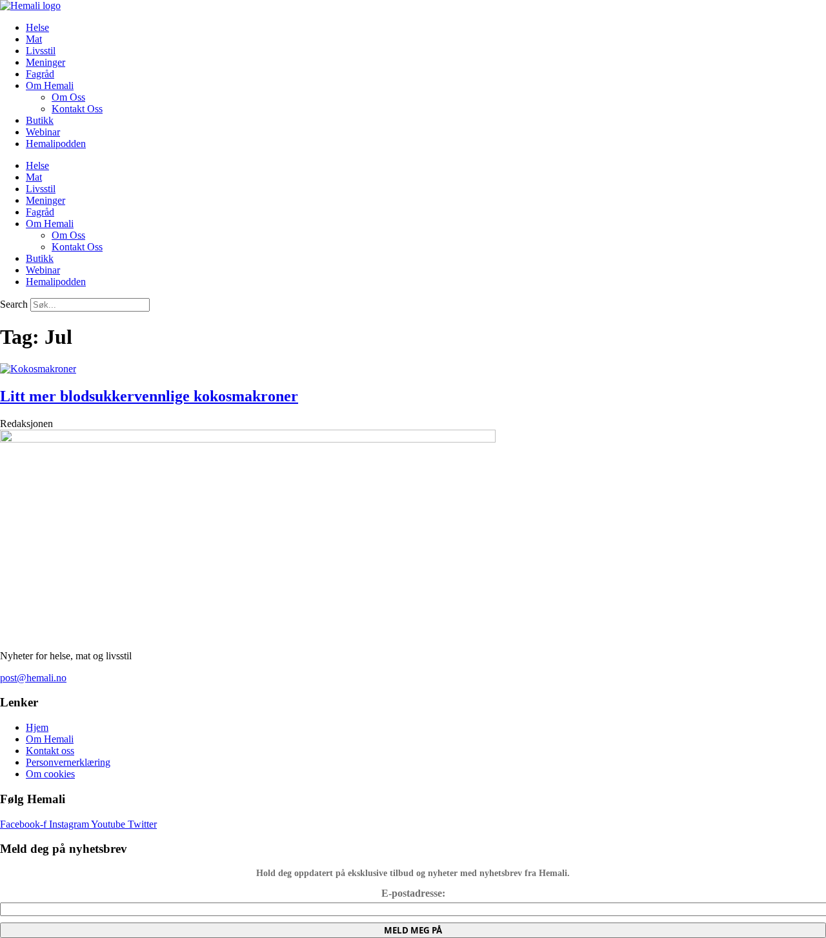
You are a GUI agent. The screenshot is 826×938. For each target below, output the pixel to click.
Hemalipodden (56, 143)
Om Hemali (50, 85)
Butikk (40, 120)
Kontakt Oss (77, 108)
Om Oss (68, 97)
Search (14, 304)
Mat (34, 39)
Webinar (43, 131)
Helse (37, 27)
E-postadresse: (413, 893)
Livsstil (40, 50)
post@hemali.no (33, 677)
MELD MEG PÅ (413, 930)
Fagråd (40, 73)
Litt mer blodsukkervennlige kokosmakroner (149, 396)
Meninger (45, 62)
